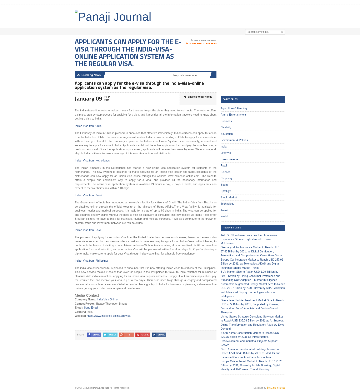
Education (227, 133)
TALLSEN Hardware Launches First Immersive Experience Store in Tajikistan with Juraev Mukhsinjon (249, 239)
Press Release (229, 159)
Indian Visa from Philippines (92, 260)
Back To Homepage (205, 40)
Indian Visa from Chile (88, 125)
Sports (225, 184)
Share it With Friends (200, 96)
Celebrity (226, 127)
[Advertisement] (236, 15)
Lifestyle (226, 152)
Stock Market (229, 197)
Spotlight (226, 191)
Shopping (226, 178)
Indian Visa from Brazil (88, 195)
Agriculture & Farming (234, 108)
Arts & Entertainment (233, 114)
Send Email (91, 307)
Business (226, 121)
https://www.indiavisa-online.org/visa (108, 315)
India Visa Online (107, 299)
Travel (224, 210)
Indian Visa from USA (88, 230)
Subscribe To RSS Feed (202, 43)
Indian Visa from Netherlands (92, 160)
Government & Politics (234, 140)
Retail (224, 165)
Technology (227, 203)
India (223, 146)
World (224, 216)
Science (225, 172)
